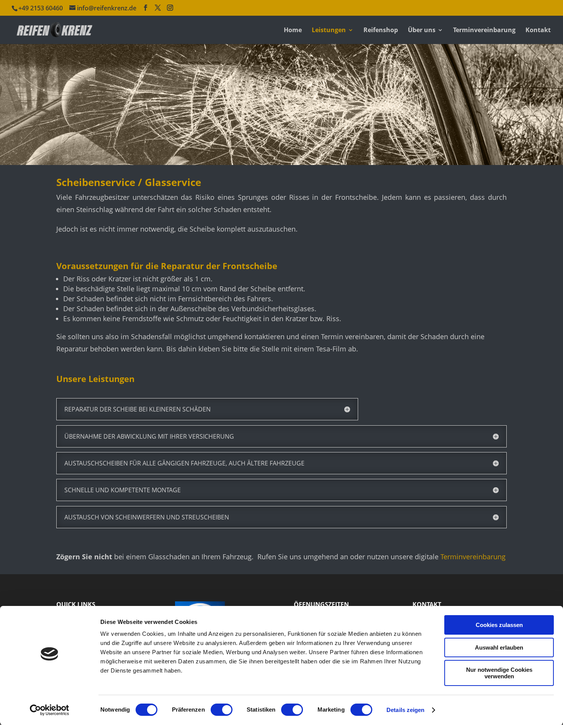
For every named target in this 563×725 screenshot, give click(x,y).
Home (293, 30)
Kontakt (538, 30)
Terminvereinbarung (484, 30)
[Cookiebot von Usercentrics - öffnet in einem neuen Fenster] (49, 710)
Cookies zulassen (499, 625)
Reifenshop (380, 30)
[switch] (221, 710)
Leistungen (329, 30)
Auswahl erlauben (499, 647)
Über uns (421, 30)
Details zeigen (405, 710)
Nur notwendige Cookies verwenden (499, 672)
